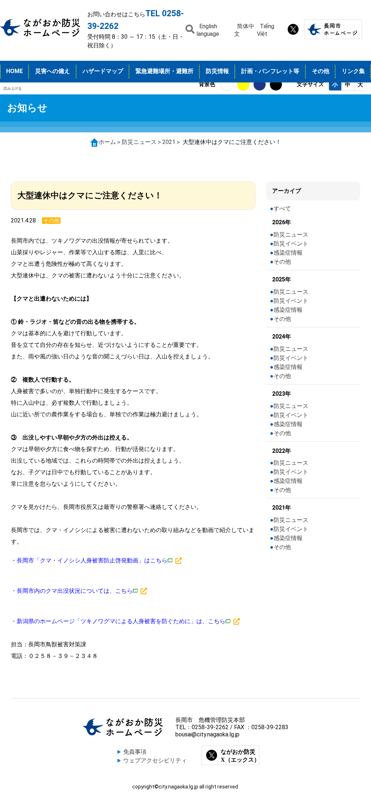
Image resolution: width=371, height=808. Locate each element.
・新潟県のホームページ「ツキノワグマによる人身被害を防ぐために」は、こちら (118, 621)
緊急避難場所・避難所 (164, 71)
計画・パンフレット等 (270, 71)
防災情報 (217, 71)
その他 (320, 71)
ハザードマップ (103, 71)
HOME (14, 71)
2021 (168, 142)
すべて (282, 208)
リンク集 (353, 71)
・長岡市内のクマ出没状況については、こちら (72, 590)
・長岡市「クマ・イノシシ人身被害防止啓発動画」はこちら (89, 560)
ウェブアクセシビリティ (155, 760)
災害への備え (52, 71)
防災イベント (291, 243)
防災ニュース (139, 142)
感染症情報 (288, 252)
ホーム (107, 142)
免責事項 (134, 751)
